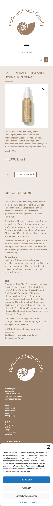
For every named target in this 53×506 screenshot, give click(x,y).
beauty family (10, 416)
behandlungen (10, 410)
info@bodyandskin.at (13, 396)
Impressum (33, 502)
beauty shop (10, 413)
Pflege (7, 430)
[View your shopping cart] (41, 59)
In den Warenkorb (25, 174)
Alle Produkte (10, 435)
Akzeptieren (26, 479)
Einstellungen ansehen (26, 496)
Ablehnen (26, 488)
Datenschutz (22, 502)
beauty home (10, 408)
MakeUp (8, 427)
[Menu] (26, 44)
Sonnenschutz (10, 432)
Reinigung (9, 425)
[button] (48, 447)
